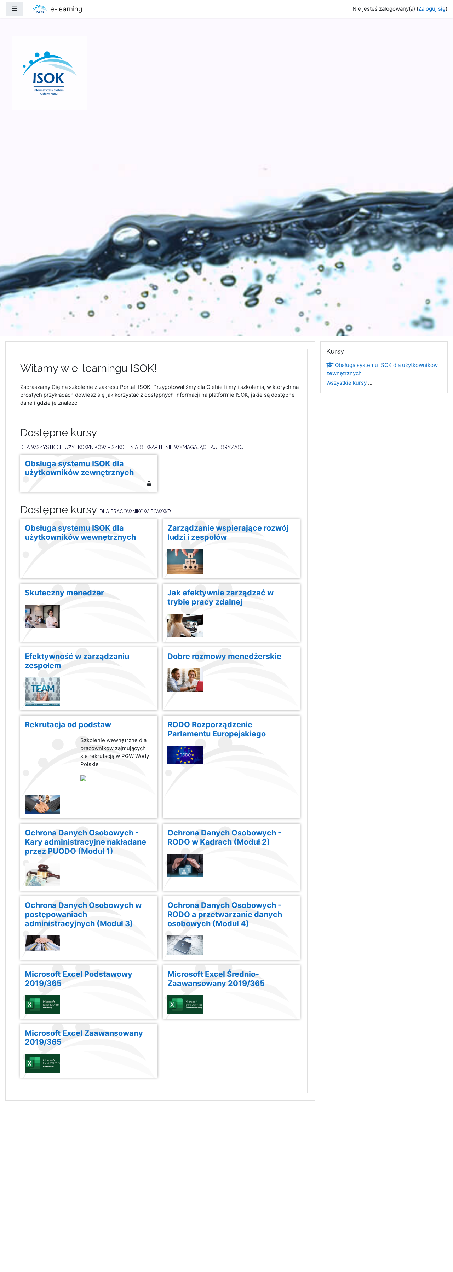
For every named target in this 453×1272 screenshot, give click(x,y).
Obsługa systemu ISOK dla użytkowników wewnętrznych (80, 533)
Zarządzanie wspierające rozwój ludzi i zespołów (227, 533)
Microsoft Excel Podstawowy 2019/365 (78, 979)
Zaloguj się (432, 8)
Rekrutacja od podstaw (68, 724)
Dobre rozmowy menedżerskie (224, 656)
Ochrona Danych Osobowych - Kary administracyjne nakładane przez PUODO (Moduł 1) (85, 842)
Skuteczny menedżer (64, 592)
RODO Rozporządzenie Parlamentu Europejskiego (216, 729)
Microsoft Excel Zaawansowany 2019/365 (84, 1038)
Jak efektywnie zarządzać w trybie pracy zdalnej (220, 597)
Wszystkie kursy (346, 382)
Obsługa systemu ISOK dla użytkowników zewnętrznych (79, 468)
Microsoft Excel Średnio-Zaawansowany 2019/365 (216, 979)
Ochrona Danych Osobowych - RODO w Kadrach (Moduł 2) (224, 837)
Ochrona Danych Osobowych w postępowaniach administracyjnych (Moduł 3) (83, 914)
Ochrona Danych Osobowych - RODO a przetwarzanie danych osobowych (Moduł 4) (224, 914)
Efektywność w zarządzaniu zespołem (77, 661)
